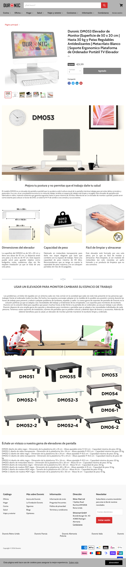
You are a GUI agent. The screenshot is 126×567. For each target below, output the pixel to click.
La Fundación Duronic (34, 503)
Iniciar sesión (117, 13)
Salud (39, 13)
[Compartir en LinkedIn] (77, 83)
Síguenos (29, 506)
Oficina (18, 13)
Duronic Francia (48, 534)
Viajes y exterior (54, 13)
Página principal (11, 25)
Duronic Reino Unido (18, 534)
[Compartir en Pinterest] (80, 83)
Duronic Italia (104, 534)
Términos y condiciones (59, 510)
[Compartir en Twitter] (73, 83)
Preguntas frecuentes (58, 503)
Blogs (28, 510)
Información (87, 13)
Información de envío (58, 499)
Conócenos (72, 13)
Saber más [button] (73, 562)
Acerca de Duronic (33, 499)
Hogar (29, 13)
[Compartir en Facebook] (69, 83)
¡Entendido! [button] (114, 563)
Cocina (6, 13)
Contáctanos (103, 13)
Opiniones (30, 513)
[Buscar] (104, 5)
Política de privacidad (58, 506)
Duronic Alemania (76, 534)
